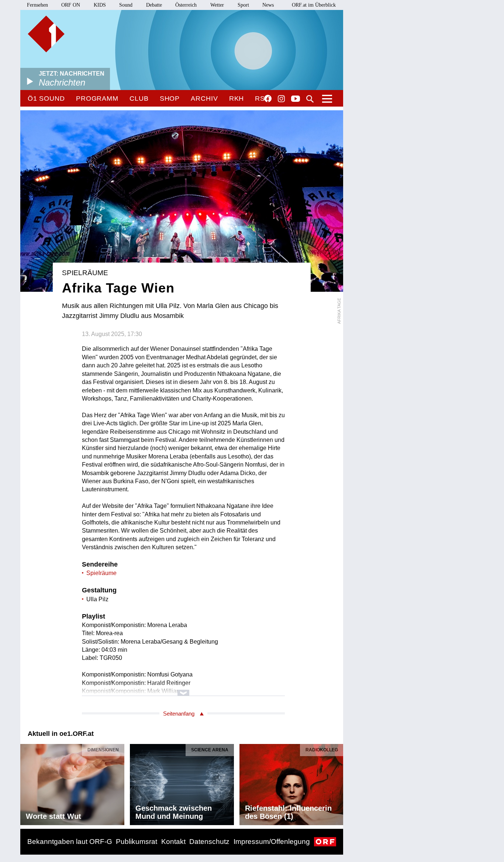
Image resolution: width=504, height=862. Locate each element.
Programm (97, 98)
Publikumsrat (136, 841)
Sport (243, 5)
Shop (170, 98)
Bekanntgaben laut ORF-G (69, 841)
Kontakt (173, 841)
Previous (26, 782)
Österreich (186, 5)
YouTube (295, 99)
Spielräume (101, 573)
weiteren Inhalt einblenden (183, 689)
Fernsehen (37, 5)
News (268, 5)
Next (337, 782)
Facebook (268, 98)
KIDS (100, 5)
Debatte (154, 5)
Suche (310, 99)
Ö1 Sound (46, 98)
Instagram (281, 99)
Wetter (217, 5)
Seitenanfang (178, 713)
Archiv (204, 98)
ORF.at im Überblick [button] (314, 5)
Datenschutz (209, 841)
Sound (125, 5)
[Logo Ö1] (46, 33)
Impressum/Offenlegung (272, 841)
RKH (236, 98)
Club (139, 98)
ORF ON (70, 5)
